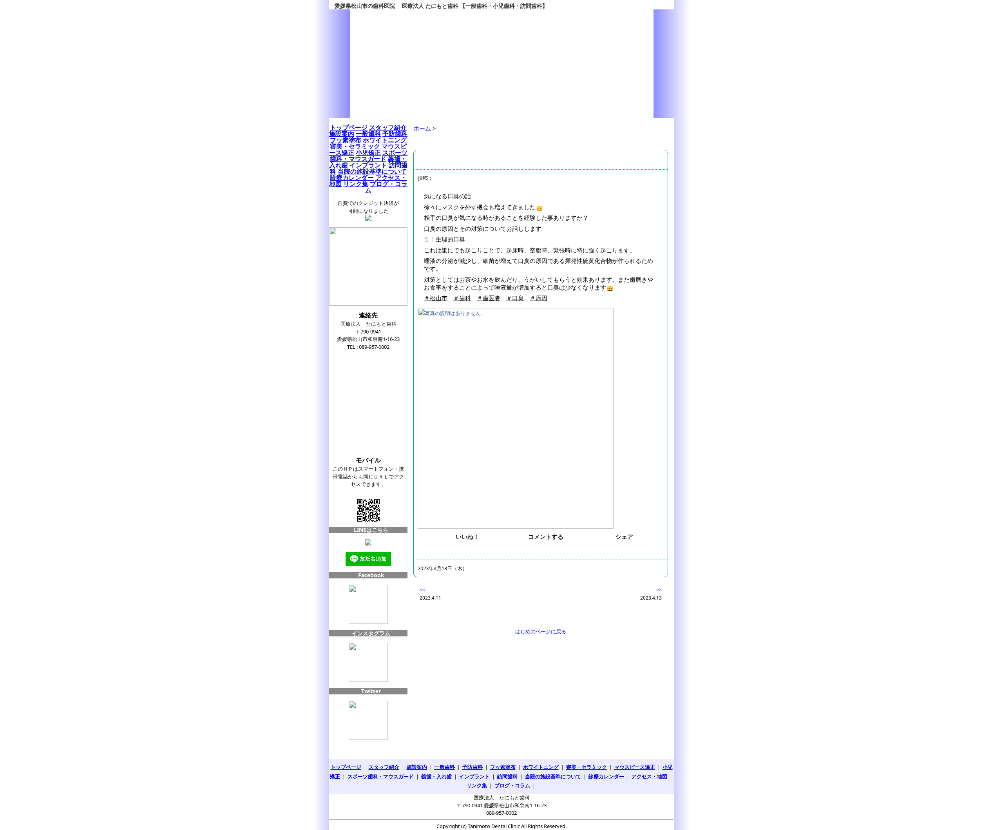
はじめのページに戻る (540, 631)
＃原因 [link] (538, 298)
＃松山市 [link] (435, 298)
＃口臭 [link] (515, 298)
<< (422, 589)
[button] (462, 536)
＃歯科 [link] (462, 298)
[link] (541, 418)
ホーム (422, 128)
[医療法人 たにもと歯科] (501, 63)
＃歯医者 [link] (488, 298)
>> (659, 589)
